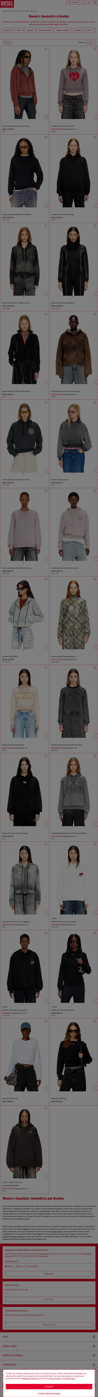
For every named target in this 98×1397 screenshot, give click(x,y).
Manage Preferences (31, 1379)
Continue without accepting (49, 1393)
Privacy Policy (54, 1379)
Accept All (49, 1387)
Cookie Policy (69, 1379)
